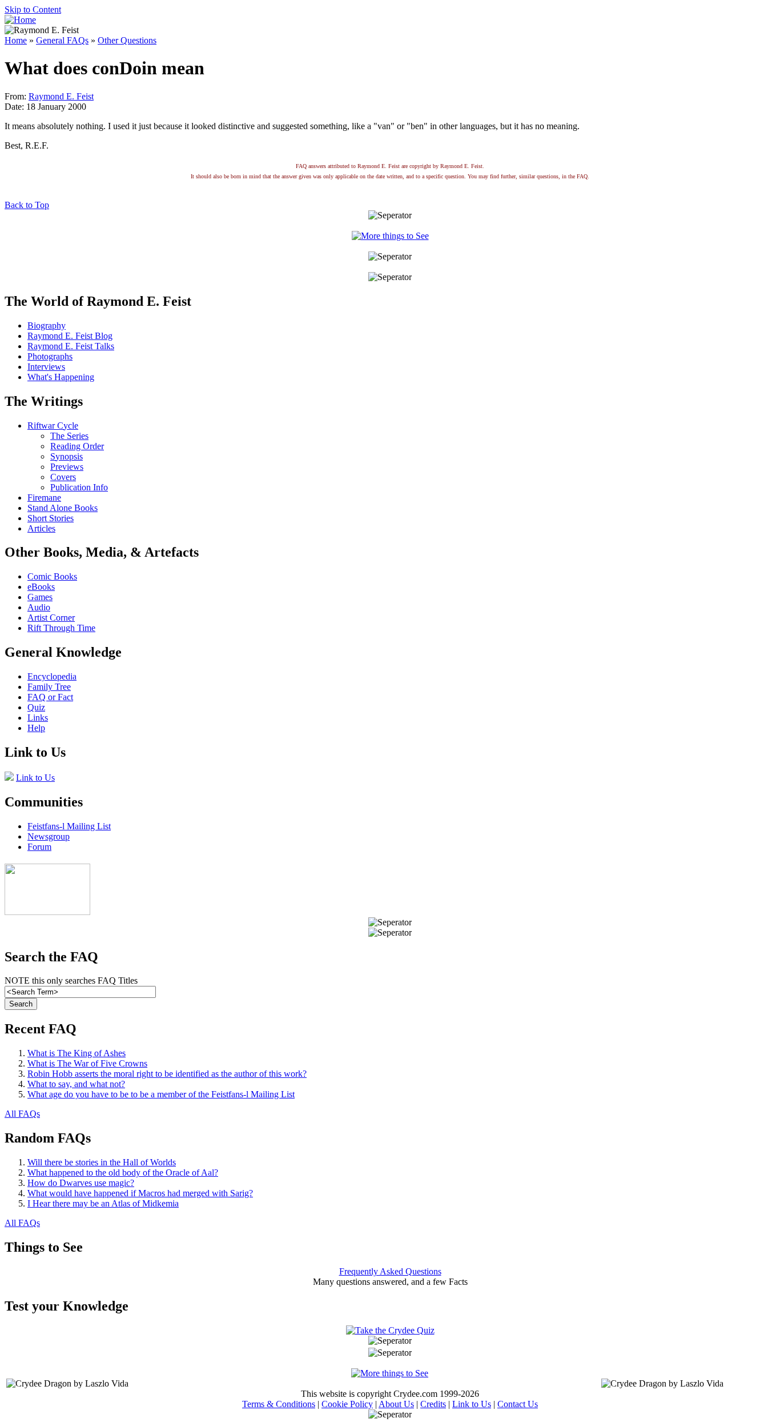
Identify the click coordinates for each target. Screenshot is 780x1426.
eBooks (41, 587)
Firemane (44, 497)
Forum (39, 847)
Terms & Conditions (278, 1404)
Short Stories (50, 518)
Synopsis (66, 456)
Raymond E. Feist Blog (69, 336)
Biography (46, 325)
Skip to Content (33, 9)
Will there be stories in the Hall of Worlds (101, 1162)
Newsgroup (48, 836)
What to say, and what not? (76, 1084)
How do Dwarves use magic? (80, 1183)
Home (16, 40)
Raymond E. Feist (61, 96)
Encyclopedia (52, 676)
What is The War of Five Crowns (87, 1063)
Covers (63, 477)
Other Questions (127, 40)
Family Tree (49, 687)
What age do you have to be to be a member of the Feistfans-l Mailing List (161, 1094)
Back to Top (27, 205)
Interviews (46, 367)
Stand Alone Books (62, 508)
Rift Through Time (61, 628)
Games (40, 597)
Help (36, 728)
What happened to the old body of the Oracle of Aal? (122, 1172)
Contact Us (517, 1404)
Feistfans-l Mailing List (69, 826)
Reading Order (77, 446)
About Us (396, 1404)
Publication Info (79, 487)
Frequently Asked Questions (390, 1271)
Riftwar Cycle (52, 425)
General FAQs (62, 40)
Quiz (36, 707)
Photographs (50, 356)
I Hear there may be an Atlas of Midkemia (103, 1203)
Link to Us (35, 777)
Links (37, 717)
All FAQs (22, 1114)
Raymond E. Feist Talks (70, 346)
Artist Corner (51, 617)
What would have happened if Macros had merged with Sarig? (140, 1193)
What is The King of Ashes (76, 1053)
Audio (38, 607)
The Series (69, 436)
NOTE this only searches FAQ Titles (71, 980)
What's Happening (60, 377)
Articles (41, 528)
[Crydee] (47, 912)
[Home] (20, 20)
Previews (66, 467)
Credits (433, 1404)
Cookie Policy (347, 1404)
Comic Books (52, 576)
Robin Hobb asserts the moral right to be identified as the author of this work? (167, 1074)
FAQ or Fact (50, 697)
